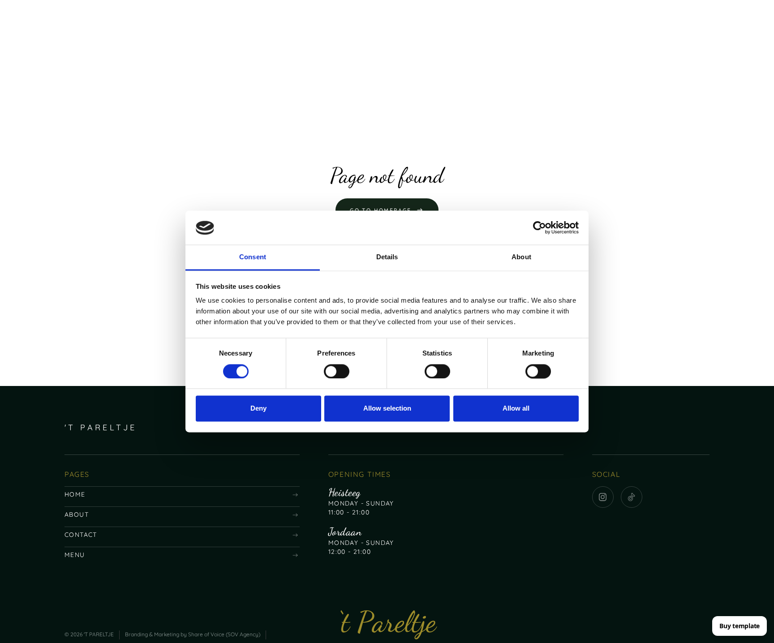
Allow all (516, 408)
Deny (258, 408)
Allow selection (387, 408)
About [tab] (521, 257)
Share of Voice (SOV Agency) (224, 634)
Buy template (739, 626)
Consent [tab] (252, 257)
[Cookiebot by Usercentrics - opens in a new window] (539, 228)
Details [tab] (387, 257)
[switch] (336, 371)
